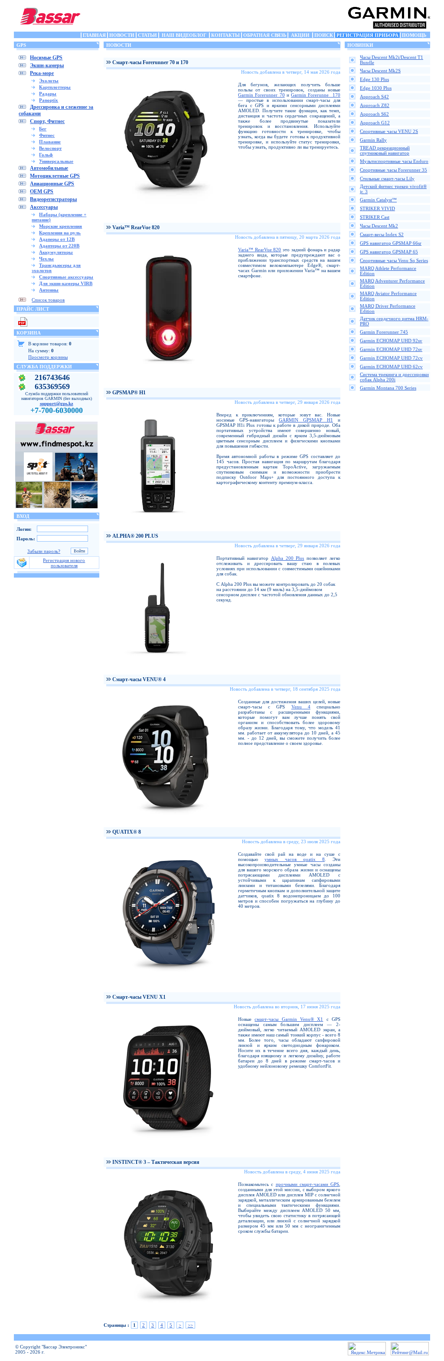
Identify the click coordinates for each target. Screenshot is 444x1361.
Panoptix (48, 100)
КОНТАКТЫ (225, 35)
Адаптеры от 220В (59, 245)
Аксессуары (44, 207)
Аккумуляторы (56, 252)
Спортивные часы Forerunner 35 (393, 169)
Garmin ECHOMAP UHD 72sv (391, 349)
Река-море (42, 73)
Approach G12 (375, 122)
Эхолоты (49, 80)
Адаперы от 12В (57, 239)
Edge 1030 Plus (376, 88)
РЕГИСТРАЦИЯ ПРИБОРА (367, 35)
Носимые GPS (46, 58)
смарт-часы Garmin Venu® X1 (289, 1019)
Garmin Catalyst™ (378, 199)
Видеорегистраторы (53, 199)
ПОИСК (323, 35)
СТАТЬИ (147, 35)
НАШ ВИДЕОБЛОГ (184, 35)
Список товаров (48, 299)
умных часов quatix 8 (294, 859)
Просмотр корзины (48, 357)
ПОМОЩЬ (414, 35)
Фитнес (47, 135)
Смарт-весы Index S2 (382, 234)
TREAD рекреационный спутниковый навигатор (385, 150)
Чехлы (46, 258)
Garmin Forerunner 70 (261, 94)
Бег (42, 128)
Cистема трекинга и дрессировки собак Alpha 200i (394, 377)
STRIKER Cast (374, 217)
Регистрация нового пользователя (64, 563)
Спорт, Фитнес (47, 121)
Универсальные (56, 161)
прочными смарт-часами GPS (308, 1184)
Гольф (46, 154)
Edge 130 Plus (374, 79)
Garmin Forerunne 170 (315, 94)
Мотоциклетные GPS (55, 176)
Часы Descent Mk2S (380, 70)
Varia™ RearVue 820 (259, 249)
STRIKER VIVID (377, 208)
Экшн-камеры (47, 65)
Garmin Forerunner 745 (384, 332)
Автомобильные (49, 168)
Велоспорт (50, 148)
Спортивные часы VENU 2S (389, 131)
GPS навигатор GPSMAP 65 (389, 251)
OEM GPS (41, 191)
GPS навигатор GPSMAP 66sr (390, 243)
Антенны (49, 289)
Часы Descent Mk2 (379, 225)
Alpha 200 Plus (287, 558)
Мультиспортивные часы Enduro (394, 161)
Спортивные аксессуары (66, 276)
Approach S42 (374, 96)
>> (190, 1325)
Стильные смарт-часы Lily (387, 178)
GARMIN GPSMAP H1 (306, 419)
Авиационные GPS (52, 184)
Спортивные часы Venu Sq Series (394, 260)
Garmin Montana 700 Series (388, 387)
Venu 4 (300, 706)
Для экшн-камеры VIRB (65, 283)
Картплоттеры (55, 87)
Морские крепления (60, 226)
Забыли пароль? (43, 551)
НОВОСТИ (121, 35)
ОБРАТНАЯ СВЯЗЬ (264, 35)
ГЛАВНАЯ (94, 35)
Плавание (50, 141)
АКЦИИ (300, 35)
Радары (47, 93)
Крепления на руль (60, 232)
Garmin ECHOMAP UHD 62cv (391, 366)
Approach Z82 (374, 105)
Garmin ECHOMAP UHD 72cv (391, 358)
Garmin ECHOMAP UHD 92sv (391, 340)
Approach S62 (374, 114)
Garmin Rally (373, 140)
